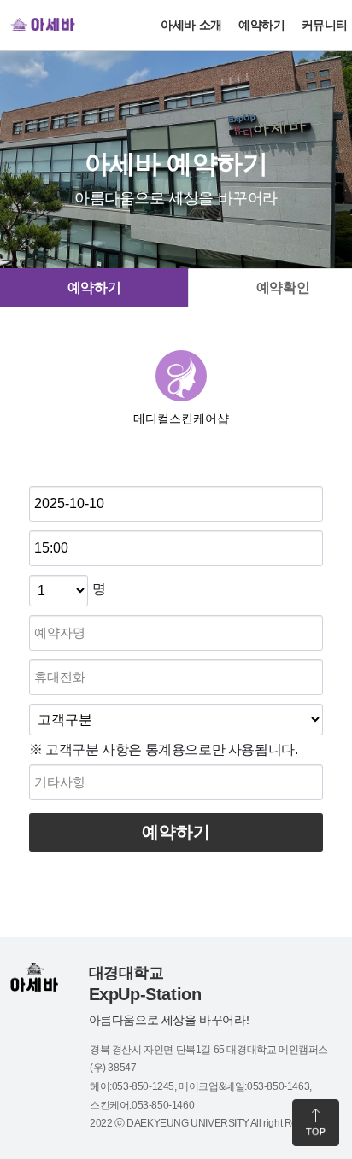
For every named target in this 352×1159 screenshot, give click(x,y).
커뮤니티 (325, 25)
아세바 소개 (191, 25)
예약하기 (261, 25)
